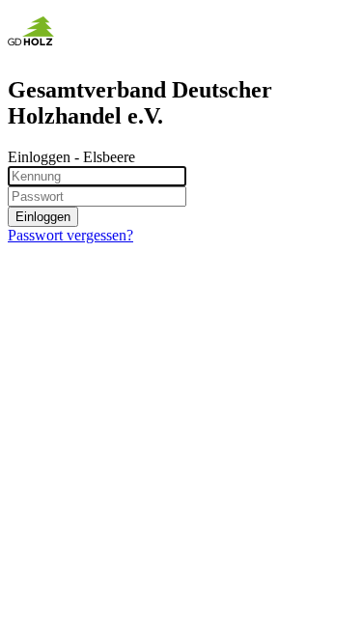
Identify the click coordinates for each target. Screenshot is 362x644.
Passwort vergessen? (70, 235)
